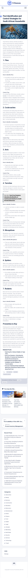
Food (7, 519)
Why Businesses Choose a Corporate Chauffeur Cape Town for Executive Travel (13, 468)
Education (8, 505)
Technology (8, 540)
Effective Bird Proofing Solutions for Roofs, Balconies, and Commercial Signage (13, 456)
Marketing (8, 529)
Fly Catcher (9, 372)
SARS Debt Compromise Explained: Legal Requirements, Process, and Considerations (13, 482)
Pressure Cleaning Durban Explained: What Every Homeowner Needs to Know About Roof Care (15, 367)
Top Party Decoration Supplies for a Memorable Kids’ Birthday (18, 403)
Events (7, 513)
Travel (7, 543)
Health (19, 380)
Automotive (8, 494)
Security (8, 535)
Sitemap (6, 553)
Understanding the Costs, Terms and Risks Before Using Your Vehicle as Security (13, 437)
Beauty (7, 497)
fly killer (4, 96)
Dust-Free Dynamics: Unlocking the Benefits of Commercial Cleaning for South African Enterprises (14, 357)
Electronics (8, 508)
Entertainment (9, 511)
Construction (9, 502)
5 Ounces (14, 380)
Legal (7, 524)
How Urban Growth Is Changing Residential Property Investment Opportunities (12, 462)
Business (8, 500)
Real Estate (8, 532)
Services (5, 382)
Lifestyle (8, 527)
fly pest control (7, 374)
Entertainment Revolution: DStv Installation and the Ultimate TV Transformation (13, 362)
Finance (7, 516)
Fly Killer (15, 372)
